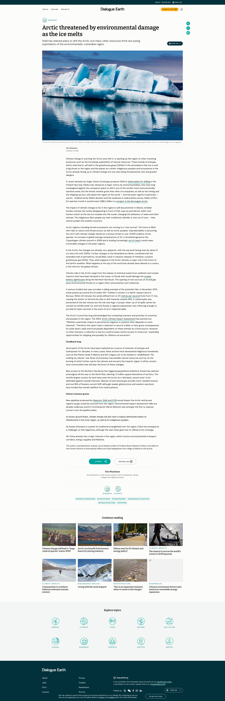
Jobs (44, 682)
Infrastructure (107, 503)
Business (84, 647)
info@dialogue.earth (158, 684)
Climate (84, 627)
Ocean (55, 647)
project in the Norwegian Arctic (132, 201)
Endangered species (89, 584)
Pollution (169, 627)
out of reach (134, 240)
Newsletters (168, 9)
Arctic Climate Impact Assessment (118, 318)
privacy (102, 697)
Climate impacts (158, 548)
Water (169, 647)
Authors (45, 692)
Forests (112, 647)
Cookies (82, 682)
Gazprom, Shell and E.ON (105, 400)
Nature (141, 627)
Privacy (82, 678)
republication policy (164, 682)
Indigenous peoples (138, 499)
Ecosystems (103, 499)
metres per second (130, 296)
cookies (111, 697)
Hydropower (119, 499)
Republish (166, 2)
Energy (55, 627)
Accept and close (155, 696)
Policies (82, 692)
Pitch (44, 687)
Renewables (155, 584)
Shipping (122, 503)
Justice (141, 647)
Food (112, 627)
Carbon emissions (85, 499)
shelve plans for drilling (139, 181)
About (158, 2)
